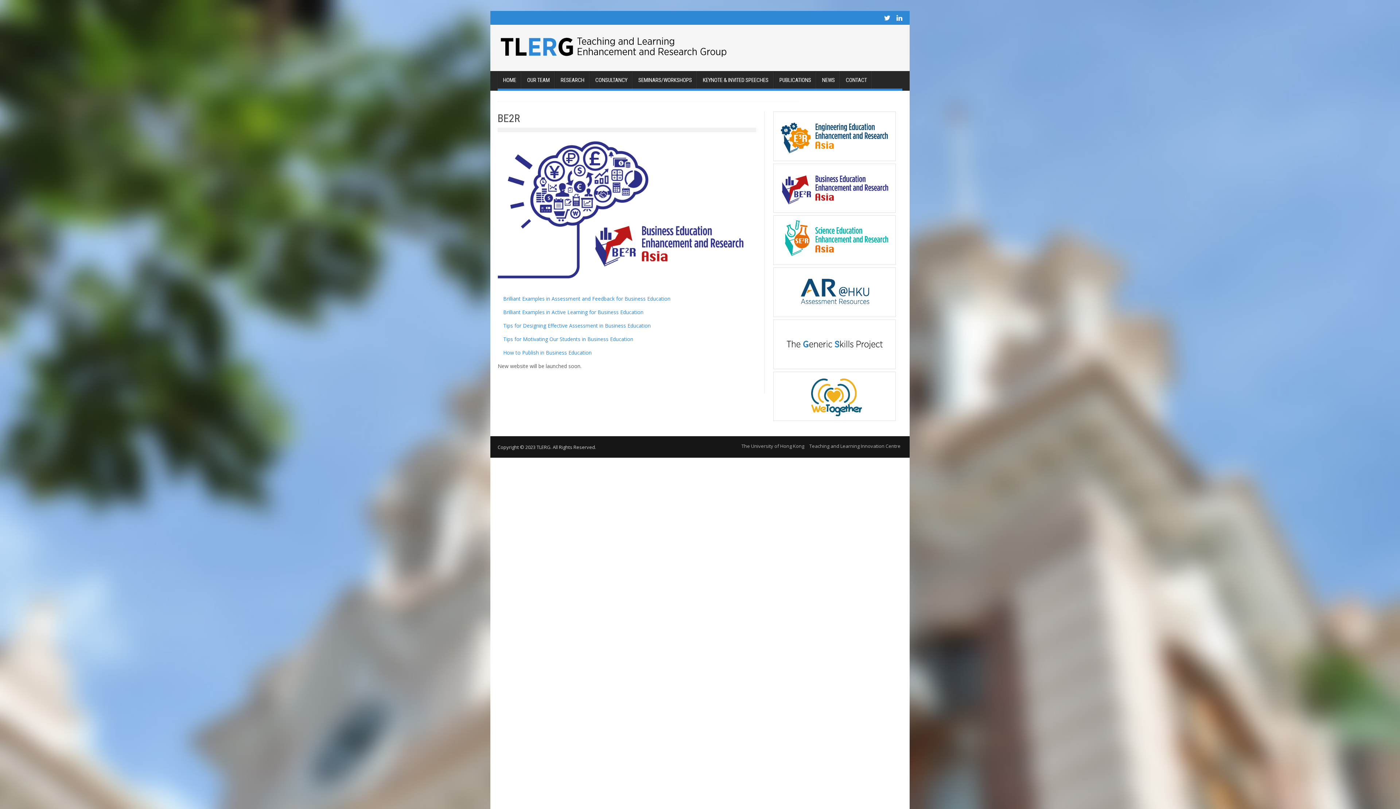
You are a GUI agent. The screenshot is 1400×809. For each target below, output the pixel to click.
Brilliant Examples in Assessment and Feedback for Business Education (586, 298)
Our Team (538, 80)
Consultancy (611, 80)
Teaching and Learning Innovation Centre (855, 446)
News (828, 80)
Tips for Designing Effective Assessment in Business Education (576, 325)
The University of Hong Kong (773, 446)
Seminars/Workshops (665, 80)
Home (509, 80)
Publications (795, 80)
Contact (856, 80)
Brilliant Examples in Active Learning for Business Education (572, 312)
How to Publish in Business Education (547, 352)
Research (572, 80)
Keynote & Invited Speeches (736, 80)
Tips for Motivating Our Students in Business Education (567, 339)
